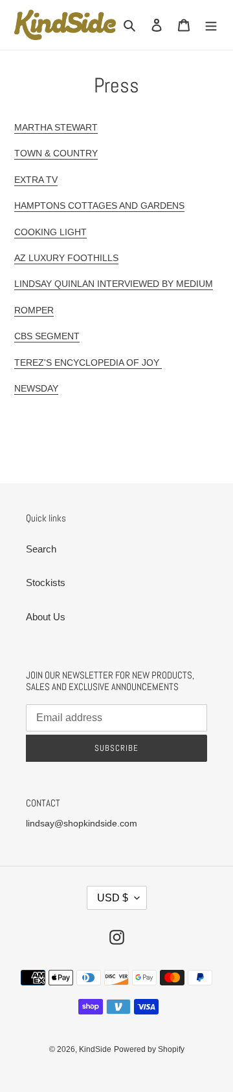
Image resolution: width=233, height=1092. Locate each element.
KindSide (95, 1049)
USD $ (112, 897)
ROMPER (34, 310)
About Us (45, 616)
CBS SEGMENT (47, 336)
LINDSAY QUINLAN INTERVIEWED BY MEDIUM (113, 283)
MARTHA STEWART (56, 127)
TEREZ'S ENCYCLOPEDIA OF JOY (88, 362)
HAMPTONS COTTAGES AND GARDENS (99, 205)
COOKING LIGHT (50, 232)
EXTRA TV (36, 179)
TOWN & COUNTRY (56, 153)
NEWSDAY (36, 388)
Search (41, 548)
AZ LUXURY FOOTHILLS (66, 258)
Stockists (45, 582)
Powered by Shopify (149, 1049)
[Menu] (211, 25)
